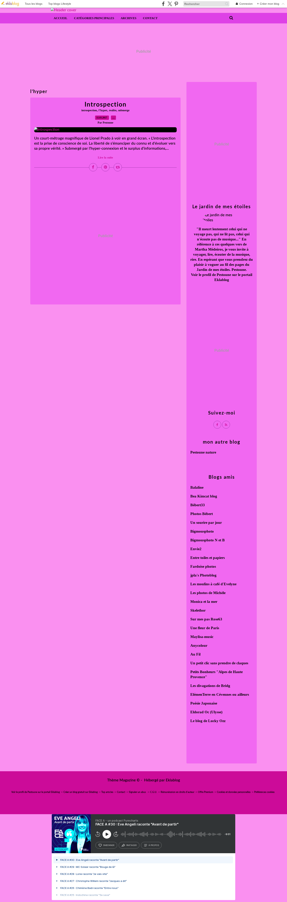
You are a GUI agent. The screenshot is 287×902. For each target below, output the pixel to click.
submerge (123, 110)
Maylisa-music (201, 637)
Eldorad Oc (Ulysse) (206, 712)
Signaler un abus (137, 792)
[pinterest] (176, 4)
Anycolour (198, 645)
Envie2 (195, 549)
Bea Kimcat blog (203, 496)
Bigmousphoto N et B (207, 540)
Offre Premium (205, 792)
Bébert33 (197, 505)
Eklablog (173, 780)
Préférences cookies (264, 792)
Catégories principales (94, 18)
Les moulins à (201, 584)
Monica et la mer (203, 602)
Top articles (107, 792)
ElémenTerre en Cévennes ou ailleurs (219, 694)
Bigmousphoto (202, 531)
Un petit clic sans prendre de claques (219, 663)
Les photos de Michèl (207, 593)
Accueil (60, 18)
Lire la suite (105, 157)
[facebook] (163, 4)
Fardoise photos (203, 566)
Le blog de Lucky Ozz (208, 721)
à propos (154, 845)
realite (112, 110)
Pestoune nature (203, 452)
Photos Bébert (201, 514)
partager (131, 845)
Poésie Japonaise (203, 703)
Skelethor (198, 610)
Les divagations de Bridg (210, 686)
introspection (89, 110)
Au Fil (195, 654)
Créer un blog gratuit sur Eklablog (80, 792)
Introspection (106, 104)
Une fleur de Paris (204, 628)
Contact (150, 18)
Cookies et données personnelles (233, 792)
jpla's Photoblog (203, 575)
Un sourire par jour (206, 522)
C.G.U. (153, 792)
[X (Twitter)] (169, 4)
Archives (128, 18)
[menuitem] (60, 18)
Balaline (196, 487)
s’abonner (108, 845)
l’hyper (103, 110)
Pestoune (224, 275)
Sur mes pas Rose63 (206, 619)
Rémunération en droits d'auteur (177, 792)
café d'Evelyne (224, 584)
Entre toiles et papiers (207, 558)
